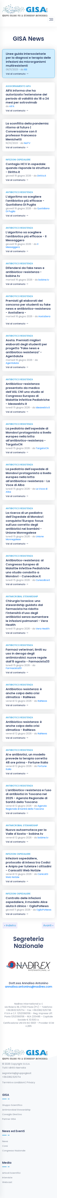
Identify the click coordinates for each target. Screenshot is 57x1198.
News (5, 1141)
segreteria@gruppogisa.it (16, 1073)
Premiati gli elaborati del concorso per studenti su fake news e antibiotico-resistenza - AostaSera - (28, 307)
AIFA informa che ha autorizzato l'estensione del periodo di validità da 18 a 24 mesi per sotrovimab (27, 97)
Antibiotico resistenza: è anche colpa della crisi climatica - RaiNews (24, 693)
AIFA (11, 106)
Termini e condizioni (13, 1082)
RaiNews (42, 701)
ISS (25, 69)
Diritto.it (41, 175)
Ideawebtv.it (43, 407)
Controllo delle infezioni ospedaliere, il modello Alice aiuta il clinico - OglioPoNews (27, 902)
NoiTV (27, 143)
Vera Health (43, 628)
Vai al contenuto (16, 73)
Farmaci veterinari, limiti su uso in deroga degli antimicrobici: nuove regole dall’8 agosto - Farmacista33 (27, 656)
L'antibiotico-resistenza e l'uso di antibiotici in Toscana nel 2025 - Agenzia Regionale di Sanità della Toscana (28, 796)
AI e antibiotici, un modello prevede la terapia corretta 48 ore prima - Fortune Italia (27, 758)
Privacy (31, 1082)
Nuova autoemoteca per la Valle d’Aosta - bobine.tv (26, 832)
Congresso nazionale (13, 1150)
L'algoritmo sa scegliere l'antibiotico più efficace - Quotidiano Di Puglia (25, 201)
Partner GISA (9, 1118)
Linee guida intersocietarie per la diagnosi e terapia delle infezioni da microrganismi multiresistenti (28, 60)
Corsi (5, 1145)
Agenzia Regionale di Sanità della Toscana (26, 807)
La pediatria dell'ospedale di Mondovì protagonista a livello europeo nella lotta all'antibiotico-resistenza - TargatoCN (28, 436)
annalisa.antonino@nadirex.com (28, 987)
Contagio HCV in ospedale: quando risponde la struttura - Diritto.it (28, 168)
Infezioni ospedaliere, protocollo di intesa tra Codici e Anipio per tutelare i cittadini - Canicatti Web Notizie (28, 864)
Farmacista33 (13, 668)
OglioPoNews (43, 909)
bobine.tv (43, 279)
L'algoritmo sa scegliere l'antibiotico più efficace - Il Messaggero (26, 236)
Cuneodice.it (43, 580)
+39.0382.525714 (11, 1077)
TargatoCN (42, 448)
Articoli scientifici (11, 1172)
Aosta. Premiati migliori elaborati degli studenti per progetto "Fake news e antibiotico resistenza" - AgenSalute (26, 348)
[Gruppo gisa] (25, 10)
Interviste (7, 1177)
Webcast (7, 1182)
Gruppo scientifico (12, 1105)
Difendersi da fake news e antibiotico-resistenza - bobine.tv (25, 272)
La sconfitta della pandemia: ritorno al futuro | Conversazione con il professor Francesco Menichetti (27, 131)
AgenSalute (12, 363)
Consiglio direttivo (12, 1114)
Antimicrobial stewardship (16, 1109)
